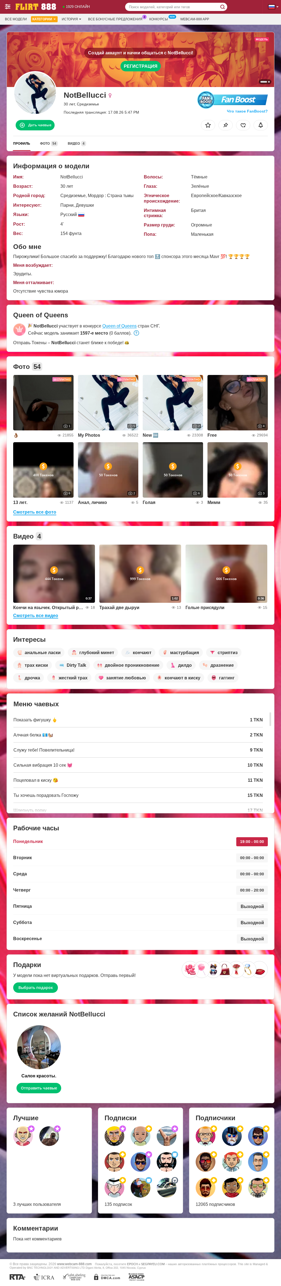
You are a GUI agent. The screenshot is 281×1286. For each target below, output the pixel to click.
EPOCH (132, 1264)
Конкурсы (158, 19)
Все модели (16, 19)
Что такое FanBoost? (247, 111)
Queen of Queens (119, 326)
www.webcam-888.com (74, 1264)
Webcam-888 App (194, 19)
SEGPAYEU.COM (153, 1264)
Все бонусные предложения (115, 19)
